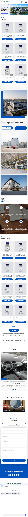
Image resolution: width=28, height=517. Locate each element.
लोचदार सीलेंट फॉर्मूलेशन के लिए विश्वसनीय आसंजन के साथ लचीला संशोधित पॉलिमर (7, 255)
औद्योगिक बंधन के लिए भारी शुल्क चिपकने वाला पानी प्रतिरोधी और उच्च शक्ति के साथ (20, 276)
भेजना (14, 460)
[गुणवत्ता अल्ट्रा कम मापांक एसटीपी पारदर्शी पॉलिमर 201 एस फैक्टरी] (7, 48)
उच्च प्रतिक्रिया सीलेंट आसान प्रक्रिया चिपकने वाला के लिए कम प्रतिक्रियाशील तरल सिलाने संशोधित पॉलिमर (13, 341)
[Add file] (2, 514)
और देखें (25, 20)
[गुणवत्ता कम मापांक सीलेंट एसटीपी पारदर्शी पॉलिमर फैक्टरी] (21, 27)
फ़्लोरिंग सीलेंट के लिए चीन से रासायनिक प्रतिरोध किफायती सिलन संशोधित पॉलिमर (21, 78)
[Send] (26, 514)
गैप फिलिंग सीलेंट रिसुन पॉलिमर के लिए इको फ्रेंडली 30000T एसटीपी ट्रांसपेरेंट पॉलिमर (7, 36)
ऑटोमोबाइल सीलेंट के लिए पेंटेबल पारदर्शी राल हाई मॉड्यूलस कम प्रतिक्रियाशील (7, 78)
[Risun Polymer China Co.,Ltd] (5, 2)
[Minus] (26, 486)
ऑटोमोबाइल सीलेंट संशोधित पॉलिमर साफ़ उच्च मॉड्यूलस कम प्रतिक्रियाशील (21, 57)
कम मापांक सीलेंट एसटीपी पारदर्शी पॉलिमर (20, 36)
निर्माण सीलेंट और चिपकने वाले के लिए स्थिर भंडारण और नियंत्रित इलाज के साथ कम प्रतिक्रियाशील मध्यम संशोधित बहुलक (7, 297)
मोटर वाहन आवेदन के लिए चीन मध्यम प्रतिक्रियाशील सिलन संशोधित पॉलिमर (13, 334)
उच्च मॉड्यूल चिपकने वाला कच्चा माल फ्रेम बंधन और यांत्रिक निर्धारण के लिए (21, 297)
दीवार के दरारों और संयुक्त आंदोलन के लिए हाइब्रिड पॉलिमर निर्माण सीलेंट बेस (7, 318)
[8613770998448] (13, 474)
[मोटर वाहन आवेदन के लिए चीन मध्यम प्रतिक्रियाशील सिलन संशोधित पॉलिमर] (24, 334)
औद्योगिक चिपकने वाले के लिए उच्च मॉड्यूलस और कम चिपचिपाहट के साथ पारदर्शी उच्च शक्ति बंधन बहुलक (7, 276)
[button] (2, 9)
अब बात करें (21, 128)
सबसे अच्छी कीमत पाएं (7, 39)
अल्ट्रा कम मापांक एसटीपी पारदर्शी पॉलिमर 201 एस (7, 57)
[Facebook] (9, 474)
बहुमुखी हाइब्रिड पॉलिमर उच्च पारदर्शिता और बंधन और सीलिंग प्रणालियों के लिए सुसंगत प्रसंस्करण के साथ (21, 255)
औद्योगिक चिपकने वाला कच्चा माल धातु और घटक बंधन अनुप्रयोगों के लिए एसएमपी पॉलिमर (21, 318)
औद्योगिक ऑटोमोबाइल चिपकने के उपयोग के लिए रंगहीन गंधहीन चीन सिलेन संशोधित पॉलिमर (13, 338)
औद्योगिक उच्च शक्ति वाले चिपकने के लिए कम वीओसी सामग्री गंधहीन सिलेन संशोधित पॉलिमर (13, 336)
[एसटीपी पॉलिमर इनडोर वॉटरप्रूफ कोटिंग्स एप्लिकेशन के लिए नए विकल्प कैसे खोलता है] (14, 411)
